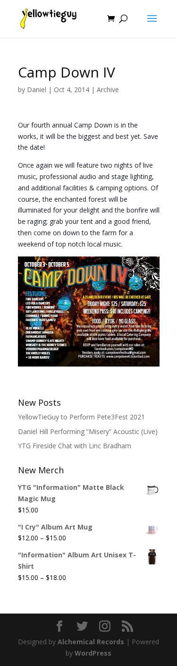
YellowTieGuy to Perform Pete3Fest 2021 (81, 416)
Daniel (36, 89)
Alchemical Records (91, 641)
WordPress (93, 653)
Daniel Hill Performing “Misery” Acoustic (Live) (88, 431)
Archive (108, 89)
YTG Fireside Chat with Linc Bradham (74, 445)
